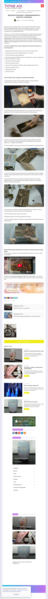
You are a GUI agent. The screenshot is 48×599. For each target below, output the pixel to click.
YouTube (19, 433)
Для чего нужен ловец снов (31, 385)
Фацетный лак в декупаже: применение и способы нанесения (8, 315)
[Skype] (15, 298)
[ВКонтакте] (5, 298)
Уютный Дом (13, 6)
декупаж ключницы (17, 276)
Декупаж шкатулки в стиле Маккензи (8, 307)
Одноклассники (25, 433)
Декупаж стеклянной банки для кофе (34, 351)
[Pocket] (10, 298)
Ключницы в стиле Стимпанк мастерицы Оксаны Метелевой (10, 333)
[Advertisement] (24, 502)
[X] (8, 298)
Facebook (16, 433)
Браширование (7, 300)
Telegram (22, 433)
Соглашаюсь (16, 594)
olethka (18, 20)
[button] (15, 461)
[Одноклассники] (6, 298)
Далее (26, 358)
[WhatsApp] (13, 298)
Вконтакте (13, 433)
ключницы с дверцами (33, 29)
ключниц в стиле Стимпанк (10, 41)
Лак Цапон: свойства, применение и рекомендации (33, 367)
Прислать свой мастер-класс (24, 421)
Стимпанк (35, 38)
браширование (7, 38)
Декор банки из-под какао (31, 401)
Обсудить (32, 20)
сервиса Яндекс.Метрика (15, 591)
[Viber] (12, 298)
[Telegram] (17, 298)
